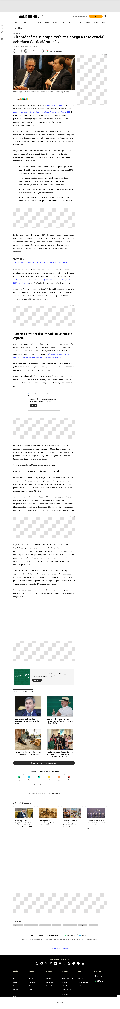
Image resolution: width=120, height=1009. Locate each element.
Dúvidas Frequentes (83, 982)
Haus (47, 975)
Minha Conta (81, 978)
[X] (46, 963)
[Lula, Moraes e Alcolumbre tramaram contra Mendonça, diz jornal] (28, 706)
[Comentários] (15, 51)
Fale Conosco (81, 985)
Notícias (17, 22)
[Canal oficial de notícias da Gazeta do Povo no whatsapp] (37, 963)
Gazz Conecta (49, 982)
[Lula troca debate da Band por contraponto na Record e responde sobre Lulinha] (60, 706)
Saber (39, 22)
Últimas (25, 22)
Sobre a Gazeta (65, 975)
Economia (78, 22)
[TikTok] (64, 963)
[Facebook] (41, 963)
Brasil (14, 978)
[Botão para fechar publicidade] (118, 996)
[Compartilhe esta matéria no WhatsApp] (2, 25)
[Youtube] (60, 963)
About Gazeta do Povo (67, 978)
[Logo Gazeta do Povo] (29, 16)
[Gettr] (78, 963)
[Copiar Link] (2, 28)
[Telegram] (73, 963)
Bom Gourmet (49, 978)
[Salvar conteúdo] (26, 51)
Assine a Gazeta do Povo (68, 989)
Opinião (31, 978)
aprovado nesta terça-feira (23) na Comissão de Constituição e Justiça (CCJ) (41, 112)
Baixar (33, 405)
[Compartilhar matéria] (21, 51)
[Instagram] (51, 963)
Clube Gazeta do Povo (51, 985)
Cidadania (87, 22)
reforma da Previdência (55, 105)
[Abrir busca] (43, 16)
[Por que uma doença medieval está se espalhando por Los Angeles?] (28, 739)
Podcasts (15, 993)
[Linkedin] (55, 963)
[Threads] (69, 963)
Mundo (96, 22)
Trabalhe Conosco (66, 985)
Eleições (63, 22)
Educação (15, 989)
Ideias (70, 22)
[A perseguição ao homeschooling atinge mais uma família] (48, 813)
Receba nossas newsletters (65, 993)
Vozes (32, 22)
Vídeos (103, 22)
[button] (44, 794)
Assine (79, 975)
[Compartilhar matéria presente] (2, 32)
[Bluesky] (83, 963)
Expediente (64, 982)
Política (55, 22)
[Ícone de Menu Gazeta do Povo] (14, 16)
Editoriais (47, 22)
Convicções (32, 982)
